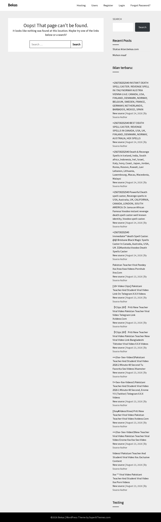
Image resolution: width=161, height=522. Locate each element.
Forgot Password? (140, 5)
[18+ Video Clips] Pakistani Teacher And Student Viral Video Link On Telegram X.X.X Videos (131, 289)
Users (94, 5)
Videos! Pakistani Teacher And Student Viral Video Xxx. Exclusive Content (131, 457)
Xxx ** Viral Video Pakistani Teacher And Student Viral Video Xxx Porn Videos (131, 478)
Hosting (81, 5)
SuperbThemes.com (100, 517)
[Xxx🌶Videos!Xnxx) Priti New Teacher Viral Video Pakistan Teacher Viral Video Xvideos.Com (131, 414)
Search (117, 19)
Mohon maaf (119, 55)
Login (122, 5)
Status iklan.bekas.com (126, 49)
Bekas (12, 4)
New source (119, 113)
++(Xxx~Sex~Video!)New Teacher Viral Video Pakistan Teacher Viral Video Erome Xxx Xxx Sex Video (131, 435)
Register (108, 5)
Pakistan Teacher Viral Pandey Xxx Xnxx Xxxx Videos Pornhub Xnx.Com (129, 268)
